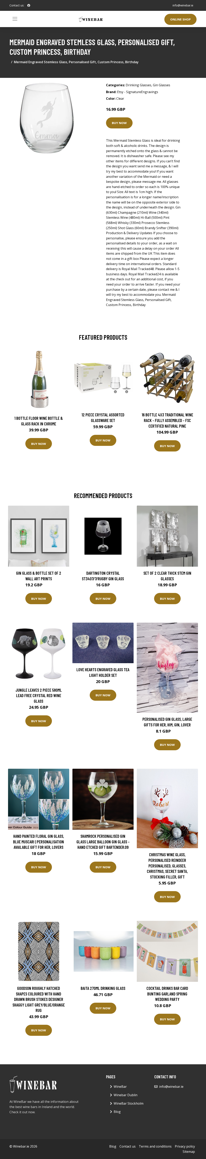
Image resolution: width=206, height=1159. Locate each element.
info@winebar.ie (183, 5)
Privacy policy (185, 1146)
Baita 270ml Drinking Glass (103, 988)
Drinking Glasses (138, 85)
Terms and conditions (155, 1146)
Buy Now (119, 123)
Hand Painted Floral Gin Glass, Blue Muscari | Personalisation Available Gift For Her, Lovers (38, 842)
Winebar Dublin (125, 1095)
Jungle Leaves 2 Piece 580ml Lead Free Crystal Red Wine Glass (38, 695)
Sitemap (189, 1151)
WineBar (120, 1086)
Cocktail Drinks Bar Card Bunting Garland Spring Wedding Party (167, 994)
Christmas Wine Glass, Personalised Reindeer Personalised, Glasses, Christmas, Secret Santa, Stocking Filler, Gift (167, 865)
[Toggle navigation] (14, 19)
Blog (117, 1111)
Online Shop (180, 19)
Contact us (127, 1146)
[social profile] (29, 5)
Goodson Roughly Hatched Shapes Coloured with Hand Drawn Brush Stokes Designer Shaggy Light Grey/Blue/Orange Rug (38, 999)
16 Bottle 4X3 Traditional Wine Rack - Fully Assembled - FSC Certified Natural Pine (167, 420)
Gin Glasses (161, 85)
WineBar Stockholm (128, 1103)
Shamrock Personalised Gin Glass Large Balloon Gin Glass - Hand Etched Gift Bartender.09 (103, 842)
